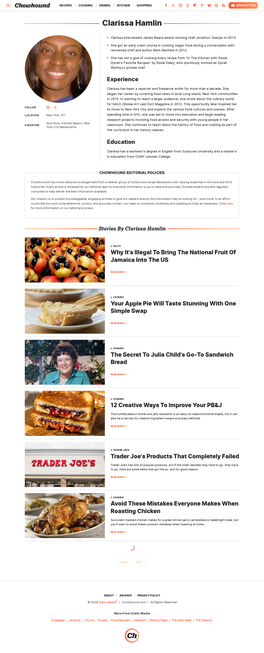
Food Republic (120, 620)
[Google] (216, 6)
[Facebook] (166, 6)
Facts (117, 246)
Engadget (58, 620)
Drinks (104, 5)
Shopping (144, 5)
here (230, 203)
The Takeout (203, 620)
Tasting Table (158, 620)
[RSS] (223, 6)
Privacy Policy (148, 595)
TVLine (89, 620)
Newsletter (246, 5)
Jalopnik (74, 620)
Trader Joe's (121, 450)
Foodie (102, 620)
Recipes (66, 5)
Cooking (86, 5)
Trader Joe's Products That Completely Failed (175, 456)
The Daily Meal (181, 620)
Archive (125, 595)
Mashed (139, 620)
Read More (117, 272)
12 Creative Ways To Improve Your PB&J (166, 405)
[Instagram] (180, 6)
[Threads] (188, 6)
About (109, 595)
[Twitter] (173, 6)
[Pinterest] (202, 6)
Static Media (107, 602)
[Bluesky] (209, 6)
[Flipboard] (195, 6)
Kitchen (123, 5)
